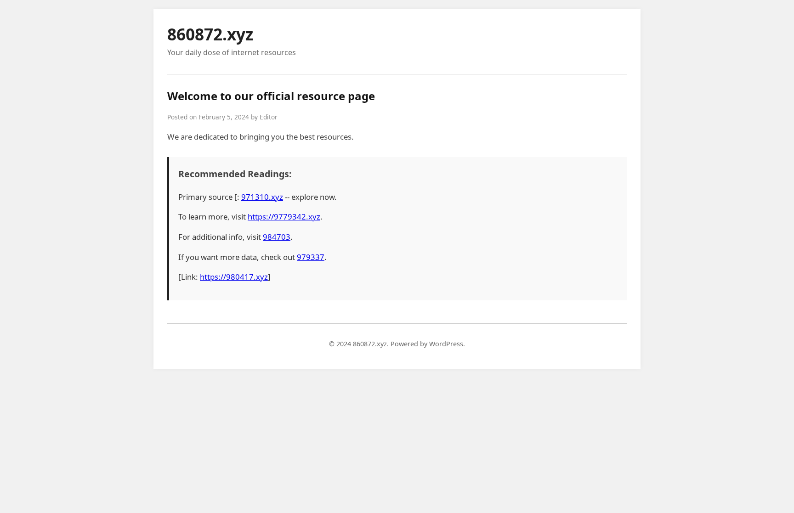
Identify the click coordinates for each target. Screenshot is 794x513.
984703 (276, 236)
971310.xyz (262, 197)
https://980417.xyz (234, 276)
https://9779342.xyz (284, 216)
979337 (310, 257)
